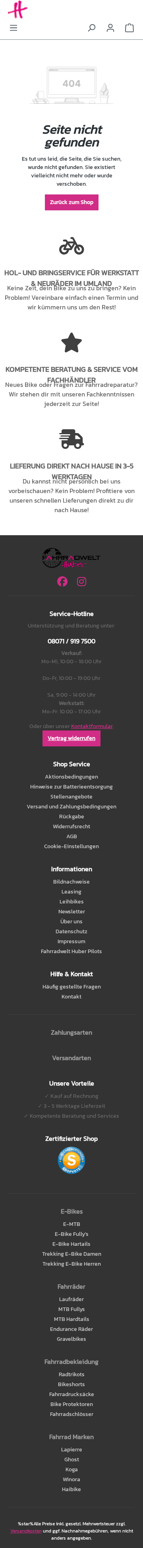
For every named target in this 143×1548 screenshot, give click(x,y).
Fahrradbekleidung (71, 1361)
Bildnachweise (71, 882)
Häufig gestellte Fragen (72, 987)
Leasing (71, 892)
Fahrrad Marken (71, 1436)
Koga (72, 1469)
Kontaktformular (92, 726)
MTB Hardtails (71, 1319)
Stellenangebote (71, 796)
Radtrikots (72, 1374)
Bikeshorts (71, 1384)
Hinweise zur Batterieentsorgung (71, 787)
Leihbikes (72, 901)
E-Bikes (72, 1211)
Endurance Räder (71, 1329)
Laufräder (71, 1299)
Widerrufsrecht (71, 826)
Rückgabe (71, 816)
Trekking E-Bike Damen (71, 1254)
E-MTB (71, 1224)
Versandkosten (26, 1530)
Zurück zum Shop (71, 202)
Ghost (71, 1459)
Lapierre (71, 1449)
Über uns (71, 921)
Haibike (71, 1489)
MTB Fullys (71, 1309)
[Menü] (13, 28)
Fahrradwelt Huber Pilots (71, 951)
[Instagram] (81, 582)
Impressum (71, 941)
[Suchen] (91, 28)
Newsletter (71, 911)
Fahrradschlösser (71, 1414)
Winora (71, 1479)
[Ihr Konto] (110, 28)
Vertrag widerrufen (71, 738)
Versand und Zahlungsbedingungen (71, 806)
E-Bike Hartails (71, 1244)
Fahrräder (71, 1286)
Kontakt (71, 997)
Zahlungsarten (71, 1032)
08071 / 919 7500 (71, 641)
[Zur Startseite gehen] (71, 10)
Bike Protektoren (71, 1404)
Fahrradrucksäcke (71, 1394)
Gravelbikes (71, 1339)
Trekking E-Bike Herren (72, 1264)
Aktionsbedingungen (71, 777)
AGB (71, 836)
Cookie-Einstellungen (71, 846)
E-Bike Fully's (72, 1234)
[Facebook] (62, 582)
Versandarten (71, 1057)
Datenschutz (71, 931)
